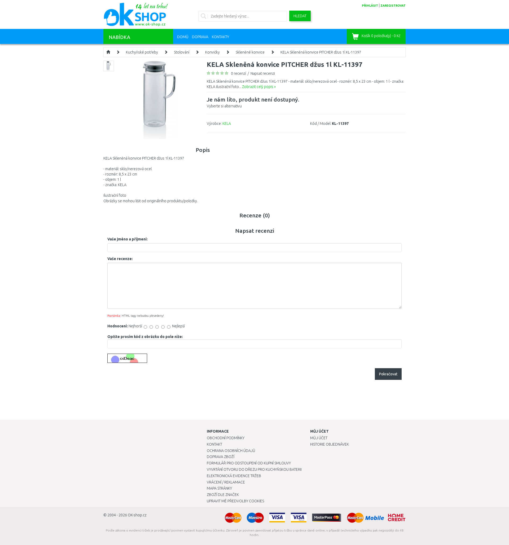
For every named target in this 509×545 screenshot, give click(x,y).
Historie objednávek (329, 444)
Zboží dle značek (223, 495)
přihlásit (370, 5)
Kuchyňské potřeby (142, 52)
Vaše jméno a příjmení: (127, 239)
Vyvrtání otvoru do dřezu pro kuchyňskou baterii (254, 469)
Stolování (181, 52)
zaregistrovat (393, 5)
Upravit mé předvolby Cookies (235, 501)
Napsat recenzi (263, 73)
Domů (182, 37)
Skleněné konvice (250, 52)
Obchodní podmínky (225, 438)
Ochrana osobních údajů (231, 451)
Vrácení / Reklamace (226, 482)
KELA (226, 123)
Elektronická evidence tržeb (234, 476)
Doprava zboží (220, 457)
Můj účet (318, 438)
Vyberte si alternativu (253, 102)
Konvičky (212, 52)
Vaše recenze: (120, 259)
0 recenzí (238, 73)
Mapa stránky (219, 488)
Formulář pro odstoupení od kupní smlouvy (249, 463)
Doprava (200, 37)
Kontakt (214, 444)
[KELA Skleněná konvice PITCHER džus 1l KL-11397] (160, 99)
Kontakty (220, 37)
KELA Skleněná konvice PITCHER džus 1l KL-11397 (320, 52)
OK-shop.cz (137, 515)
